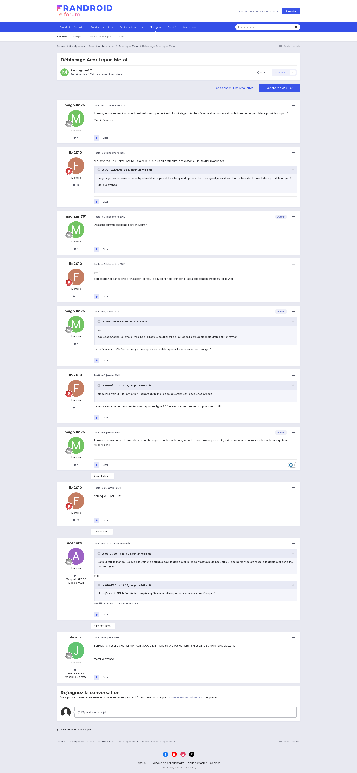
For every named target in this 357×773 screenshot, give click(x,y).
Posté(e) (110, 105)
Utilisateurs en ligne (99, 36)
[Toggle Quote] (99, 169)
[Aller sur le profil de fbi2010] (76, 165)
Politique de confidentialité (168, 762)
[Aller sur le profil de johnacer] (76, 650)
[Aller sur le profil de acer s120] (76, 556)
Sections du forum (131, 27)
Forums (62, 36)
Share (263, 72)
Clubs (121, 36)
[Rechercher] (296, 27)
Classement (190, 27)
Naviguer (155, 27)
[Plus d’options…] (293, 105)
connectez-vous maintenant (185, 697)
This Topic (281, 27)
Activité (172, 27)
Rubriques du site (101, 27)
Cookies (215, 762)
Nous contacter (197, 762)
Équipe (77, 36)
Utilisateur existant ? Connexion (256, 11)
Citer (105, 137)
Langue (142, 762)
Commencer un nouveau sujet (234, 87)
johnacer (75, 637)
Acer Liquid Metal (112, 74)
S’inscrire (290, 11)
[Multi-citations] (96, 138)
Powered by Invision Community (178, 767)
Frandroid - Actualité (72, 27)
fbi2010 (75, 153)
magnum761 (84, 70)
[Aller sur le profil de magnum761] (64, 72)
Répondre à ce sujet (279, 87)
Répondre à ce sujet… (94, 712)
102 (77, 184)
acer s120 (75, 543)
